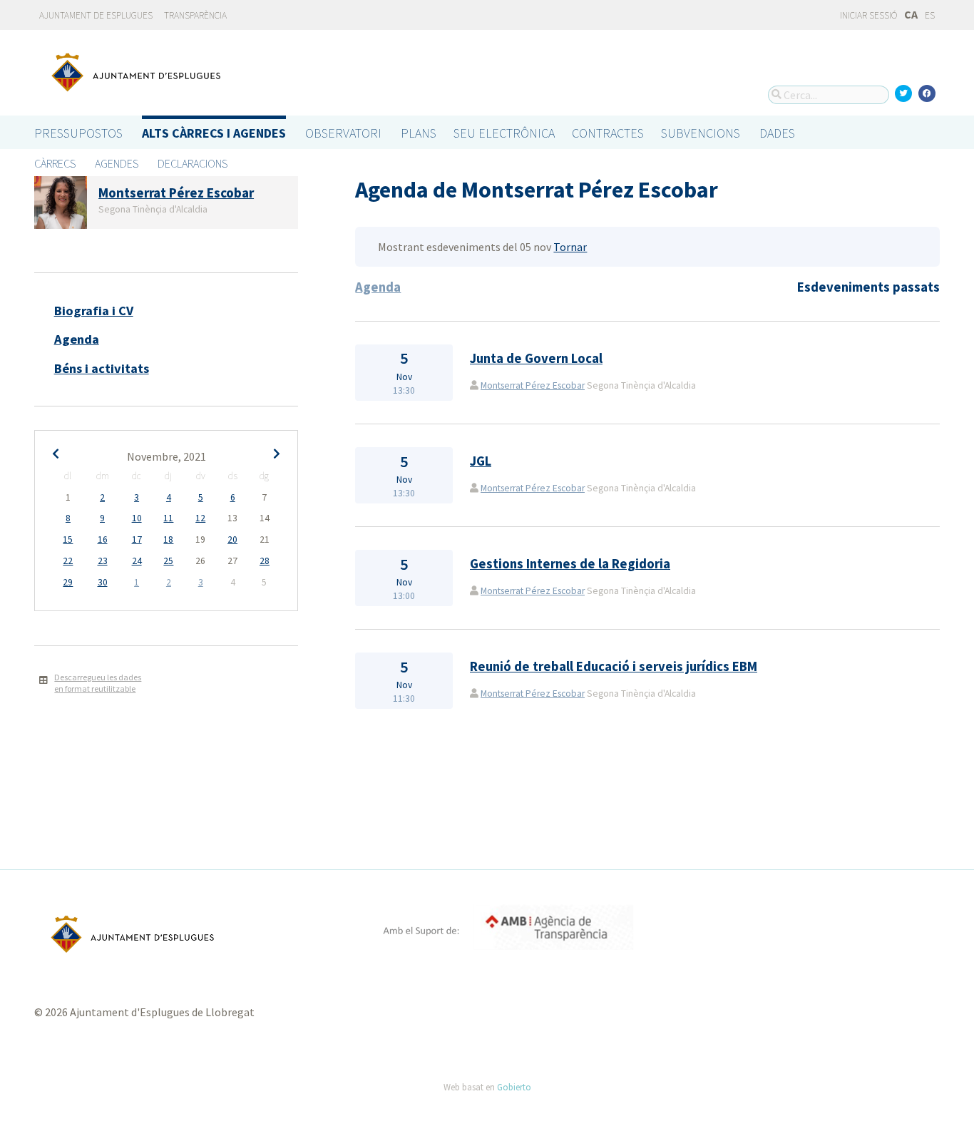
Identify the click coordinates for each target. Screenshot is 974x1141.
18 (168, 539)
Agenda (76, 339)
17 (137, 539)
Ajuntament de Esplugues (96, 15)
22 (68, 561)
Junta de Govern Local (536, 358)
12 (200, 518)
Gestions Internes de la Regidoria (570, 564)
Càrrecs (55, 163)
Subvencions (700, 133)
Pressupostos (78, 133)
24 (137, 561)
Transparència (195, 15)
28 (265, 561)
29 (68, 582)
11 (168, 518)
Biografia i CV (93, 310)
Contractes (608, 133)
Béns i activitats (101, 368)
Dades (777, 133)
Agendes (116, 163)
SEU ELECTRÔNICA (504, 133)
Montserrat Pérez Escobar (533, 385)
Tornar (570, 247)
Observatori (343, 133)
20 (232, 539)
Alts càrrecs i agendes (214, 133)
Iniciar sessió (868, 15)
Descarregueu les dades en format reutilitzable (97, 683)
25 (168, 561)
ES (930, 15)
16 (103, 539)
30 (103, 582)
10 (137, 518)
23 (103, 561)
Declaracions (192, 163)
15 (68, 539)
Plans (418, 133)
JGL (480, 461)
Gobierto (514, 1087)
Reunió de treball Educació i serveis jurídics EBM (613, 666)
